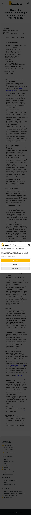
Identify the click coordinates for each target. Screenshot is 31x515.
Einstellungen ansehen (15, 268)
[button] (29, 245)
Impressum (19, 270)
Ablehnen (15, 264)
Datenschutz (13, 270)
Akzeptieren (15, 260)
